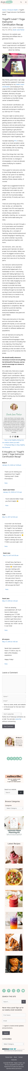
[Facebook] (13, 437)
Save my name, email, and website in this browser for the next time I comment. (15, 707)
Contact (20, 1057)
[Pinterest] (15, 437)
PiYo (15, 141)
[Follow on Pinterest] (11, 758)
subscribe (18, 719)
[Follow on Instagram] (14, 758)
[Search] (21, 792)
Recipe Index (8, 1057)
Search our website (10, 789)
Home (4, 10)
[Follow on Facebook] (8, 758)
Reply (6, 483)
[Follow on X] (17, 758)
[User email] (17, 437)
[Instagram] (10, 437)
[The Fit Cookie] (7, 2)
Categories (8, 805)
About (15, 1057)
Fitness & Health (12, 10)
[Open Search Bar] (21, 2)
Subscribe (14, 1059)
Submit (6, 1033)
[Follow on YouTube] (20, 758)
